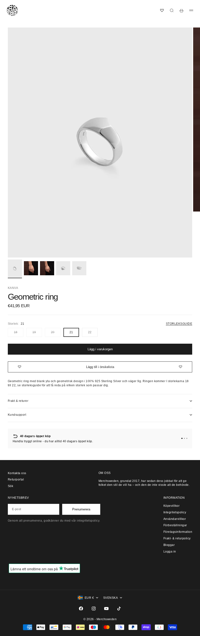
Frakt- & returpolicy (177, 538)
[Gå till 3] (47, 268)
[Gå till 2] (31, 268)
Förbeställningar (175, 525)
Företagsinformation (177, 532)
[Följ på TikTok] (119, 608)
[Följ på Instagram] (93, 608)
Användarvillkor (174, 519)
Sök (10, 486)
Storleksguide (179, 323)
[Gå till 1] (15, 268)
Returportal (16, 479)
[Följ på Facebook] (81, 608)
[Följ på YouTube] (106, 608)
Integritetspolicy (174, 512)
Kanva (13, 288)
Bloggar (169, 545)
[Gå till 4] (63, 268)
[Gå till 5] (79, 268)
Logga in (169, 551)
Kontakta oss (17, 473)
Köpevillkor (171, 505)
